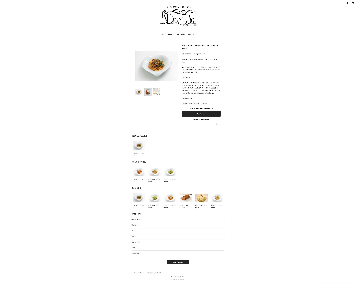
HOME (162, 34)
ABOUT (170, 34)
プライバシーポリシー (138, 273)
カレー (133, 231)
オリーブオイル (136, 242)
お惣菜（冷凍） (136, 253)
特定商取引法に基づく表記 (154, 273)
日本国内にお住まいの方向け (201, 119)
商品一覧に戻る (178, 262)
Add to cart (201, 114)
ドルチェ (134, 236)
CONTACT (192, 34)
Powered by (176, 279)
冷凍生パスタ (136, 225)
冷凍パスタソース (137, 219)
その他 (134, 247)
